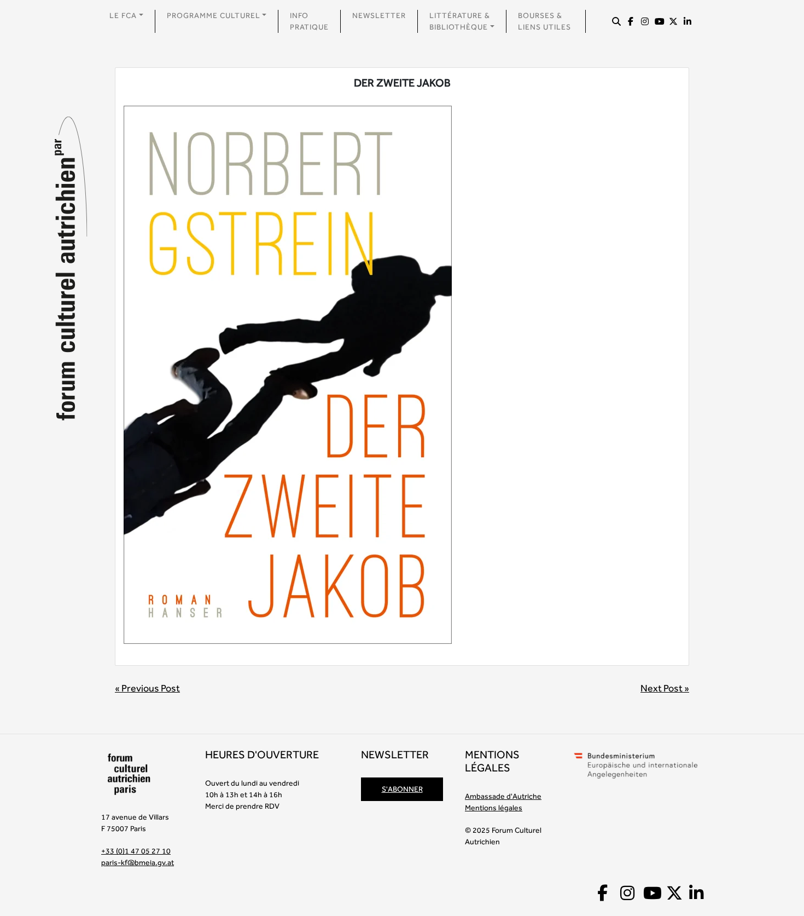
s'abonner (402, 789)
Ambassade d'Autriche (503, 796)
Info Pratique (309, 21)
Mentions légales (493, 807)
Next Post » (664, 688)
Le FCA (123, 15)
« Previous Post (147, 688)
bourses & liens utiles (544, 21)
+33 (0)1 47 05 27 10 (136, 850)
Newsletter (379, 15)
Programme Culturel (213, 15)
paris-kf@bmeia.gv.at (137, 862)
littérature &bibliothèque (459, 21)
